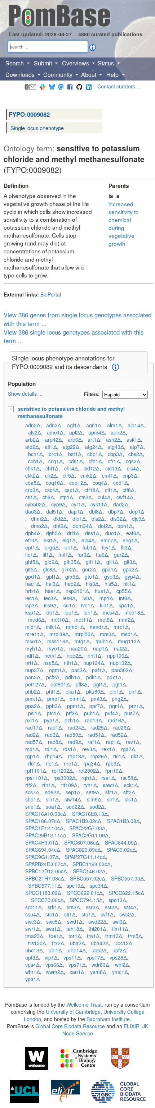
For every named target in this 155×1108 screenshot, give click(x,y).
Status (106, 63)
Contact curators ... (119, 86)
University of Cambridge (73, 1011)
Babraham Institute (108, 1018)
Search (15, 63)
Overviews (76, 63)
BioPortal (50, 294)
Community (58, 74)
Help (113, 74)
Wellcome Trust (84, 1004)
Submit (43, 63)
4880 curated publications (110, 34)
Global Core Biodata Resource (70, 1026)
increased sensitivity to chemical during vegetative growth (123, 223)
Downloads (20, 74)
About (89, 74)
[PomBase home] (59, 14)
